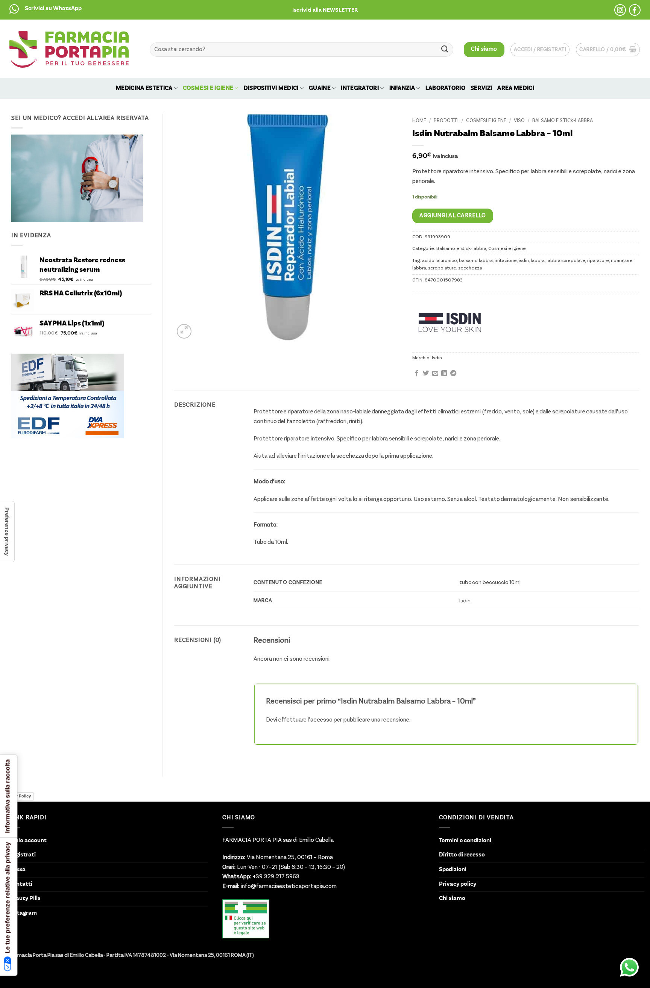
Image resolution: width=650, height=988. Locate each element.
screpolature (442, 268)
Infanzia (402, 88)
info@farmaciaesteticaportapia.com (288, 887)
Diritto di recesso (462, 855)
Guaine (320, 88)
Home (419, 120)
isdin (524, 260)
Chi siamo (452, 899)
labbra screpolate (566, 260)
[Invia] (445, 49)
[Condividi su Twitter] (426, 373)
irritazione (506, 260)
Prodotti (446, 120)
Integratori (360, 88)
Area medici (515, 88)
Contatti (20, 884)
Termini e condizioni (465, 841)
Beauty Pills (25, 899)
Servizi (481, 88)
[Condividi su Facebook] (417, 373)
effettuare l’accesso (305, 720)
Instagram (23, 913)
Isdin (437, 358)
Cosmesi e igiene (208, 88)
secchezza (470, 268)
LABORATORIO (445, 88)
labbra (538, 260)
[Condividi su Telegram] (453, 373)
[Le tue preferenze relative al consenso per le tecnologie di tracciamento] (7, 531)
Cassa (17, 870)
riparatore (598, 260)
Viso (519, 120)
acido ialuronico (439, 260)
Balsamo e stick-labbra (562, 120)
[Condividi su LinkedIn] (444, 373)
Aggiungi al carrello (452, 216)
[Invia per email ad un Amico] (435, 373)
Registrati (22, 855)
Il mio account (28, 841)
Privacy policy (457, 884)
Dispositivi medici (271, 88)
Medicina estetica (144, 88)
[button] (325, 10)
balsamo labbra (476, 260)
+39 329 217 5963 (275, 877)
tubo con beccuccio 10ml (490, 582)
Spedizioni (452, 870)
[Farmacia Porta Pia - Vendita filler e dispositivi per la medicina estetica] (69, 49)
